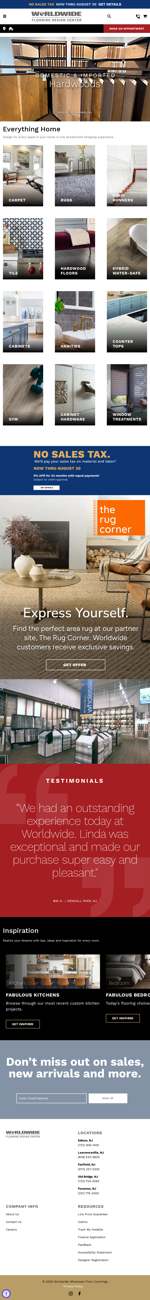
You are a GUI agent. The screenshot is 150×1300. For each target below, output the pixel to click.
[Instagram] (71, 1294)
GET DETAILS (109, 4)
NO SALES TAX (41, 4)
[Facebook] (79, 1294)
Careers (11, 1229)
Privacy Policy (73, 1286)
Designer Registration (93, 1260)
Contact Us (13, 1222)
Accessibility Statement (95, 1252)
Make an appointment (126, 28)
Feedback (84, 1245)
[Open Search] (109, 16)
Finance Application (91, 1237)
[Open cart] (145, 16)
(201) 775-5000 (88, 1193)
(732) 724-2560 (88, 1181)
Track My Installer (90, 1229)
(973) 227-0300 (88, 1169)
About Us (12, 1214)
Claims (83, 1222)
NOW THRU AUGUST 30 (76, 4)
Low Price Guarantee (93, 1214)
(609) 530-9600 (89, 1157)
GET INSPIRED (23, 1024)
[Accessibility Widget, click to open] (6, 1293)
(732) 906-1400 (88, 1145)
